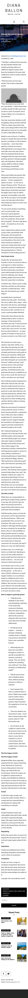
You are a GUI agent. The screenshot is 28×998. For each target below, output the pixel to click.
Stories (5, 895)
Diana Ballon (14, 7)
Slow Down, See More (6, 921)
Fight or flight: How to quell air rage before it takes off (7, 934)
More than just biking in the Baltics (7, 958)
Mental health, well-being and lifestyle (14, 892)
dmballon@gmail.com (13, 982)
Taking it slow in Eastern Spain (6, 946)
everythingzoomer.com (18, 56)
